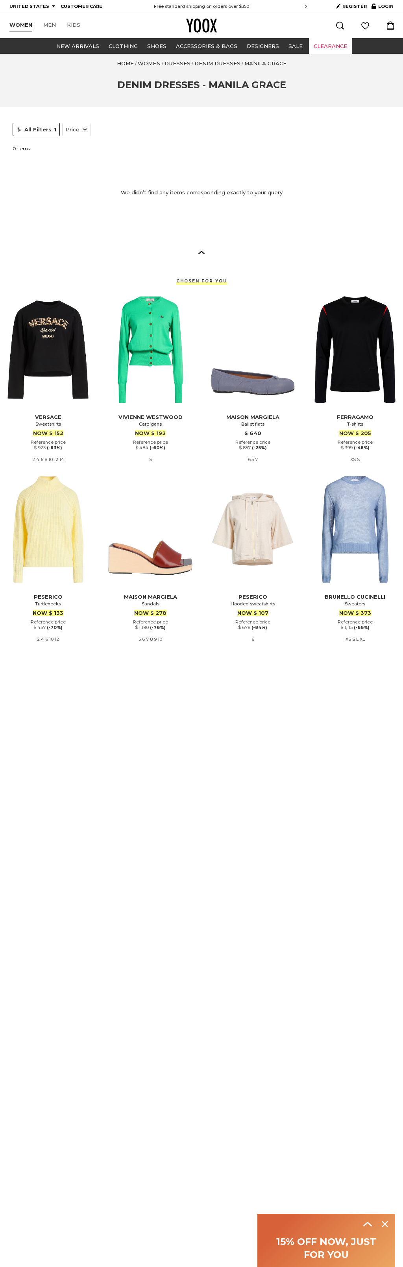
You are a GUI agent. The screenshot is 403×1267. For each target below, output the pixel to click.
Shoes (156, 46)
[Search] (340, 25)
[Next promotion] (306, 6)
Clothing (123, 46)
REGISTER (354, 6)
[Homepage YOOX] (201, 25)
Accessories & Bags (206, 46)
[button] (201, 252)
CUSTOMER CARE (81, 6)
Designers (263, 46)
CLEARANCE (330, 46)
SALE (295, 46)
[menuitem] (20, 25)
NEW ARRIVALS (77, 46)
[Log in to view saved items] (365, 25)
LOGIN (383, 8)
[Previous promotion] (97, 6)
